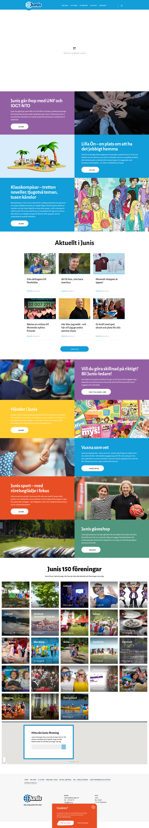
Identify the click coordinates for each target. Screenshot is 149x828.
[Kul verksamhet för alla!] (33, 798)
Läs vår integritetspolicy (64, 817)
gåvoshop (92, 550)
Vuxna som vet (94, 468)
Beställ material (65, 779)
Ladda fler (74, 349)
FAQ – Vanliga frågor (80, 779)
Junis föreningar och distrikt (100, 779)
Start (26, 779)
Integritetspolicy (30, 783)
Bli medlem (84, 5)
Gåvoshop (102, 5)
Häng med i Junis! (52, 779)
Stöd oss (93, 5)
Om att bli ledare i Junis (97, 392)
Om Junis (65, 5)
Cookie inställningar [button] (82, 823)
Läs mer (21, 127)
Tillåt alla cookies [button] (65, 823)
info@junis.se (68, 802)
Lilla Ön (92, 170)
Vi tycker (74, 5)
